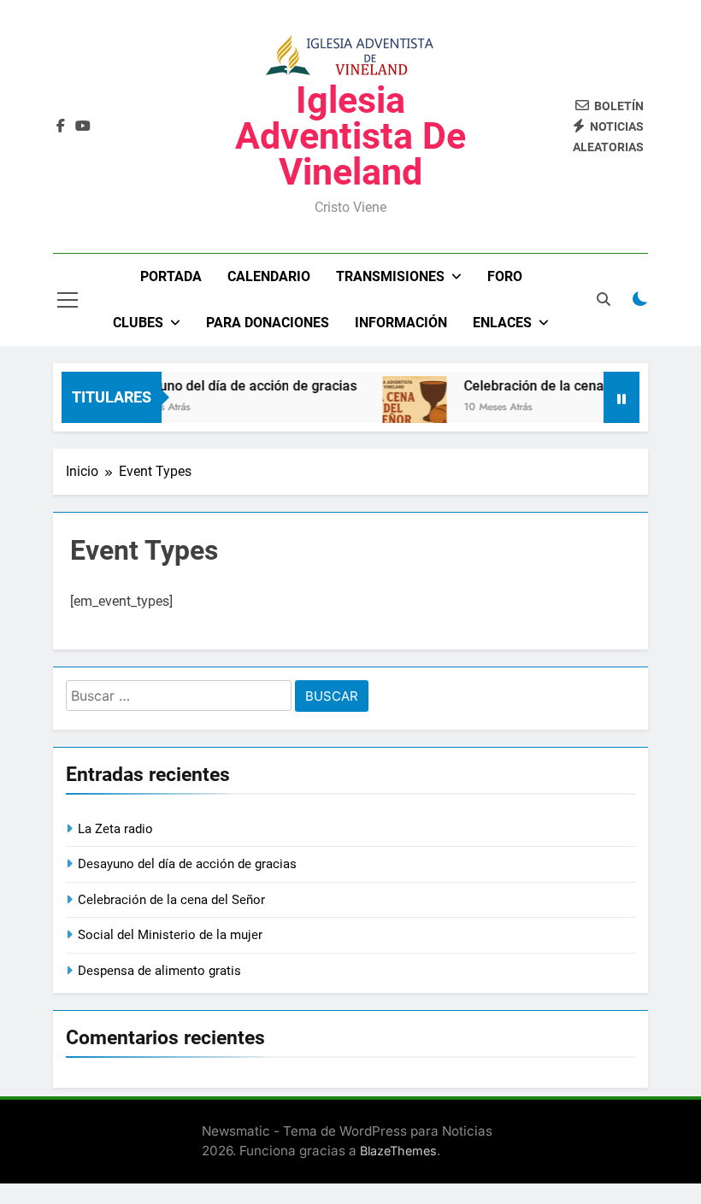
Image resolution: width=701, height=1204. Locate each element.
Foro (504, 276)
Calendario (268, 276)
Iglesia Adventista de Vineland (350, 136)
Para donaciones (267, 322)
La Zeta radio (115, 829)
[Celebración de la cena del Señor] (406, 408)
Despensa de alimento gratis (159, 970)
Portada (171, 276)
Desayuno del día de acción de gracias (231, 386)
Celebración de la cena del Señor (557, 386)
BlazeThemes (398, 1150)
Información (401, 322)
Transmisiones (390, 276)
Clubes (138, 322)
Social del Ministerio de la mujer (170, 935)
